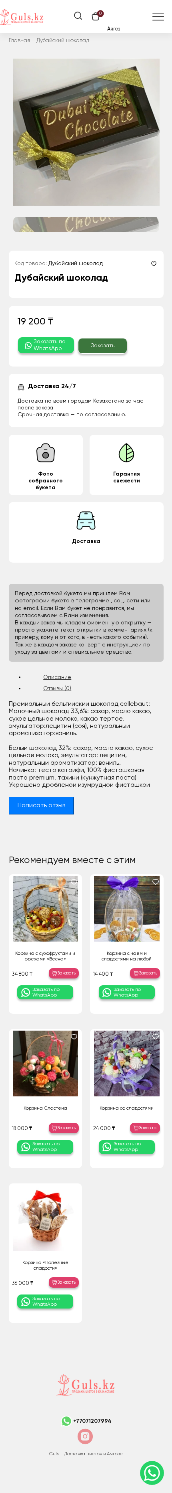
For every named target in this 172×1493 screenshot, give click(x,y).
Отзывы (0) (57, 688)
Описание (57, 677)
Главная (19, 40)
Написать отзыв (41, 805)
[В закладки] (154, 264)
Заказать (102, 345)
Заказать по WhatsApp (50, 345)
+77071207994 (92, 1421)
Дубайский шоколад (62, 40)
